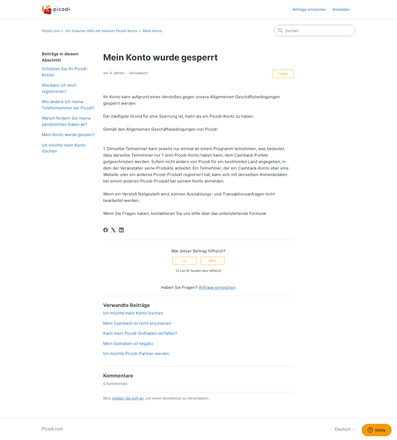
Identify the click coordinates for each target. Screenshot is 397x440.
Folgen (283, 74)
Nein (212, 261)
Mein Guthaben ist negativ (128, 343)
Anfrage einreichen (309, 9)
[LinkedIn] (121, 230)
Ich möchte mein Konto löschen (64, 148)
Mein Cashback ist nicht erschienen (137, 323)
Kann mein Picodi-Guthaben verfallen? (140, 333)
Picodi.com (51, 31)
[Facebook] (105, 230)
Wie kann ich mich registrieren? (59, 88)
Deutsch (343, 429)
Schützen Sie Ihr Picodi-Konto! (65, 71)
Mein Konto (152, 31)
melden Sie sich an (128, 398)
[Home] (55, 10)
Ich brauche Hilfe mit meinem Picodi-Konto (101, 31)
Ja (184, 261)
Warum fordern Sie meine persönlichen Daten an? (66, 121)
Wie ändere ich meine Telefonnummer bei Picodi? (68, 104)
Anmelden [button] (341, 9)
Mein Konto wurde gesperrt (68, 134)
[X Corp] (113, 230)
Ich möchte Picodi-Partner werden (136, 353)
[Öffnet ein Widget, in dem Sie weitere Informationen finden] (377, 430)
